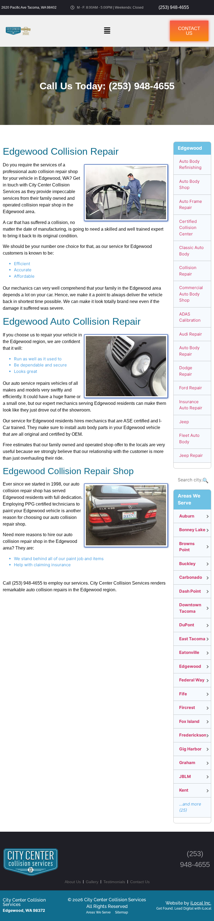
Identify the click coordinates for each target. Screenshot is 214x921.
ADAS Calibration (190, 317)
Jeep (184, 421)
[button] (107, 31)
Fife (183, 693)
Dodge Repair (185, 371)
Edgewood (190, 666)
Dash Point (190, 591)
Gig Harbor (190, 749)
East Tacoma (192, 638)
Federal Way (192, 680)
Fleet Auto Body (189, 438)
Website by (188, 903)
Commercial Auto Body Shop (191, 294)
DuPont (186, 624)
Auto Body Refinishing (190, 164)
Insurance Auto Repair (190, 405)
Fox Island (189, 721)
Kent (183, 790)
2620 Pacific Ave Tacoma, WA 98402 (29, 7)
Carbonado (190, 577)
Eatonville (189, 652)
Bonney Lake (192, 529)
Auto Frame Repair (190, 204)
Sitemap (121, 912)
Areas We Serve (98, 912)
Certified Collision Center (188, 228)
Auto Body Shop (189, 184)
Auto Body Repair (189, 351)
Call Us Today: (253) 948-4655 (107, 85)
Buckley (187, 563)
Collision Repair (187, 271)
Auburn (186, 516)
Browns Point (186, 547)
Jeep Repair (191, 455)
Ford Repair (190, 387)
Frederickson (192, 735)
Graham (187, 762)
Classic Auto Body (191, 251)
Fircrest (187, 707)
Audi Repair (190, 334)
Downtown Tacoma (190, 608)
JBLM (185, 776)
